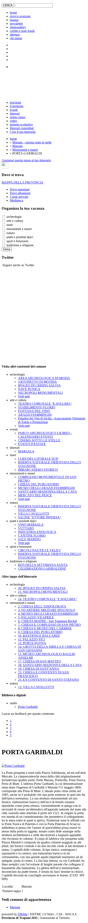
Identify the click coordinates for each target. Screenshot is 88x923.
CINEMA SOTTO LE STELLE (39, 440)
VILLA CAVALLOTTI (33, 513)
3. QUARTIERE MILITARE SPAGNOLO (46, 610)
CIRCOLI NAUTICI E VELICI (39, 550)
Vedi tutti (24, 396)
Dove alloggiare (20, 193)
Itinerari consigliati (22, 128)
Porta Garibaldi (28, 706)
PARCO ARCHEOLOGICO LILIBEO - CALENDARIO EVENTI (45, 434)
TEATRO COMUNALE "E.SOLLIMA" (45, 403)
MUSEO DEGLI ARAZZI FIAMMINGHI (46, 488)
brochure (15, 102)
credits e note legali (22, 31)
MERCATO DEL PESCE (35, 495)
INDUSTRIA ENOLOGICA (37, 532)
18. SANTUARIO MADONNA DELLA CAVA (50, 665)
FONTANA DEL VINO (34, 411)
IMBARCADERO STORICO (38, 469)
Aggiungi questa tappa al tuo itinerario (26, 160)
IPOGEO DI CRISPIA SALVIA (39, 385)
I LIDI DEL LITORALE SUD (38, 458)
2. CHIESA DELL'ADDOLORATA (42, 606)
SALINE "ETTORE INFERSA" (39, 517)
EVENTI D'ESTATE (32, 444)
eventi (14, 110)
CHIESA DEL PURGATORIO (38, 484)
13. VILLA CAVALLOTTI (36, 687)
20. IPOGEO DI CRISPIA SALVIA (42, 588)
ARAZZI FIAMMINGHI (35, 414)
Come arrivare (19, 196)
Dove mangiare (20, 189)
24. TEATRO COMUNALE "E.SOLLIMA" (47, 599)
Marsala (17, 146)
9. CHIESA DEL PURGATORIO (40, 632)
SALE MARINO (29, 539)
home (13, 12)
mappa (14, 20)
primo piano (17, 117)
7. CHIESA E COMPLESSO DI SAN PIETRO (49, 624)
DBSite (22, 914)
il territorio (16, 106)
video (13, 121)
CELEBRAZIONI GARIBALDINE (42, 568)
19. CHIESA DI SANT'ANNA (38, 668)
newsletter (16, 23)
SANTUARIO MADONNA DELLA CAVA (47, 491)
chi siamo (16, 38)
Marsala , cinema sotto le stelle (32, 142)
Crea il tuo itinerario (23, 132)
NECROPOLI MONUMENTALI (40, 392)
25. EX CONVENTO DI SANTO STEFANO (48, 679)
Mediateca (16, 200)
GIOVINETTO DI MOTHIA (37, 381)
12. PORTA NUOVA (32, 643)
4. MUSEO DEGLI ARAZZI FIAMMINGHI (48, 613)
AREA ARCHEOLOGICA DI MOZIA (44, 378)
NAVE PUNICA (29, 389)
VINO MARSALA (31, 524)
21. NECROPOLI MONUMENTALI (43, 591)
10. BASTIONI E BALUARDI (39, 635)
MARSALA (26, 451)
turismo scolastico (21, 124)
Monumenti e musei (25, 149)
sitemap (15, 34)
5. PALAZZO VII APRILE (36, 617)
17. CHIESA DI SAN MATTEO (39, 661)
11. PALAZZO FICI (31, 639)
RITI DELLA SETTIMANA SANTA (43, 565)
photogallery (18, 27)
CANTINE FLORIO (32, 535)
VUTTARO (26, 528)
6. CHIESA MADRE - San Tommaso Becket (47, 621)
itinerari (15, 113)
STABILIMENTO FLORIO (36, 407)
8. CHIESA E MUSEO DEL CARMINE (45, 628)
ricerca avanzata (20, 16)
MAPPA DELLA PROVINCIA (22, 182)
